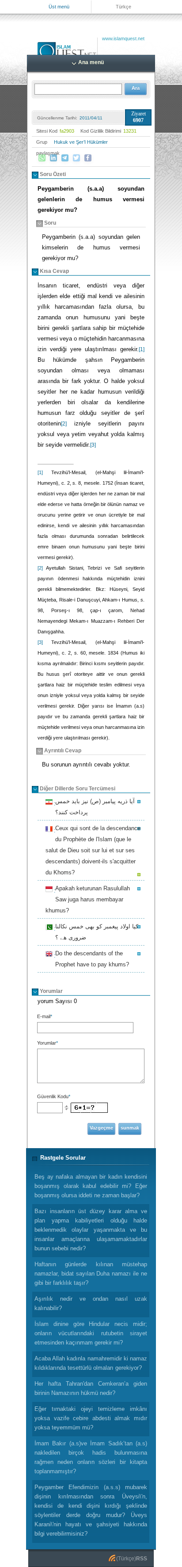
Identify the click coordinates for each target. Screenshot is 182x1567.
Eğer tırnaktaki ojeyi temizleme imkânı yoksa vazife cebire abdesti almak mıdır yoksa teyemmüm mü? (90, 1418)
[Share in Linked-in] (53, 157)
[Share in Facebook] (87, 157)
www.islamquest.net (123, 38)
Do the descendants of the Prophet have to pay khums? (91, 959)
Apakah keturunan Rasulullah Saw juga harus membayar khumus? (88, 899)
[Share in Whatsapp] (42, 157)
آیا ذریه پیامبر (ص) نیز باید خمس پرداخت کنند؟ (94, 807)
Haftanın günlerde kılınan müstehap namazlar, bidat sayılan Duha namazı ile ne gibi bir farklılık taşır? (90, 1273)
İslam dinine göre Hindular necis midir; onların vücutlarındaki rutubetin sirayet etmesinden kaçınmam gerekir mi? (90, 1333)
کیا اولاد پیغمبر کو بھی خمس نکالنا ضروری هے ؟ (95, 932)
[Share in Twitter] (76, 157)
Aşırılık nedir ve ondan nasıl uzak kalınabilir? (90, 1303)
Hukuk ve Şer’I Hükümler (81, 142)
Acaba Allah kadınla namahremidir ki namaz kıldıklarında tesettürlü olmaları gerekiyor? (90, 1363)
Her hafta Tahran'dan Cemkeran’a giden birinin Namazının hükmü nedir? (90, 1388)
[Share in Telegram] (64, 157)
